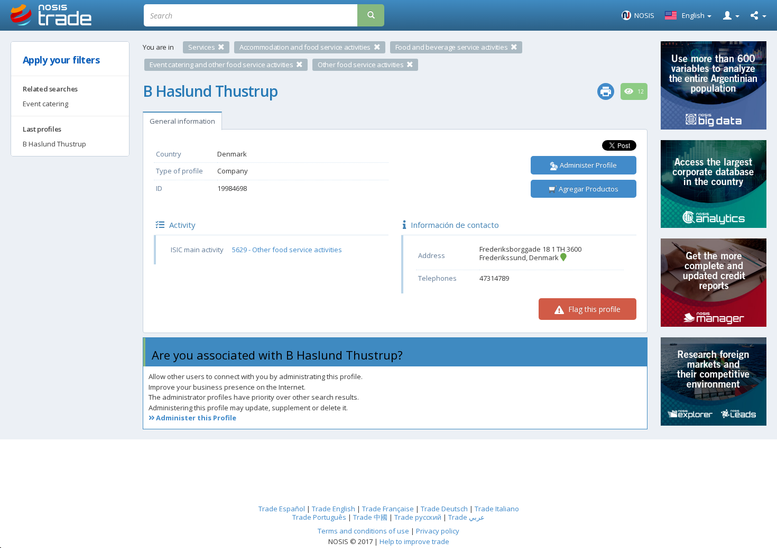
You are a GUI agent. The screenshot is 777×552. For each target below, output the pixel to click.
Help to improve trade (414, 541)
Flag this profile (593, 309)
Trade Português (319, 517)
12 (640, 91)
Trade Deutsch (444, 508)
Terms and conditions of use (363, 531)
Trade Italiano (497, 508)
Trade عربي (466, 517)
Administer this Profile (195, 417)
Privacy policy (437, 531)
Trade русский (417, 517)
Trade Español (281, 508)
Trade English (333, 508)
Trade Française (388, 508)
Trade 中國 (370, 517)
